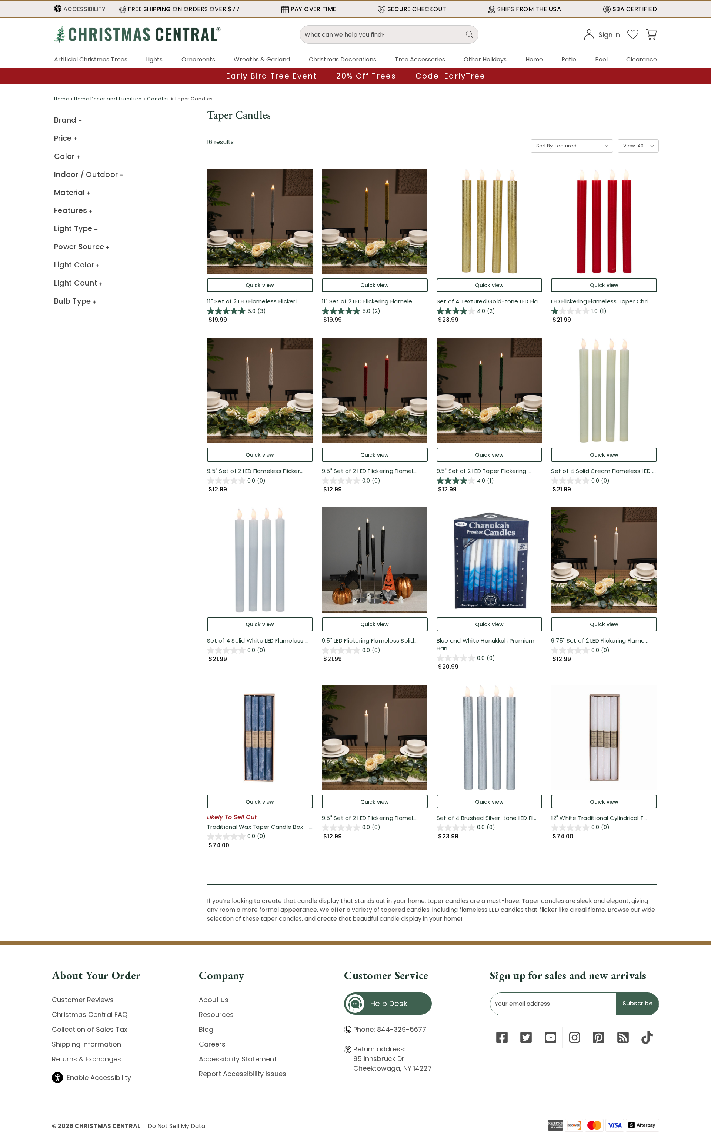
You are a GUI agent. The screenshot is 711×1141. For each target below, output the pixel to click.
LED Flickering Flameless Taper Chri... (601, 301)
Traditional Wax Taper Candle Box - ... (260, 827)
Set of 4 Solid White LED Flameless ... (258, 640)
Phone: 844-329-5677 (389, 1029)
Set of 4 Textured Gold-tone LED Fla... (489, 301)
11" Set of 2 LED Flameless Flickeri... (253, 301)
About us (213, 999)
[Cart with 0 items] (651, 34)
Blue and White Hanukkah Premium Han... (486, 644)
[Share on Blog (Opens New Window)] (623, 1037)
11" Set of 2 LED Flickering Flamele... (369, 301)
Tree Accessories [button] (420, 59)
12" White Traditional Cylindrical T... (599, 818)
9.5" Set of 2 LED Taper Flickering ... (484, 471)
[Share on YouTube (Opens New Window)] (550, 1037)
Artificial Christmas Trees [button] (90, 59)
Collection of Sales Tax (89, 1029)
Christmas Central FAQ (89, 1014)
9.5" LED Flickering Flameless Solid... (370, 640)
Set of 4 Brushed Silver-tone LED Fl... (487, 818)
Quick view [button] (260, 285)
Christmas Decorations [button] (342, 59)
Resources (216, 1014)
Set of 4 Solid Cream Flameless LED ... (603, 471)
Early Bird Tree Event (271, 76)
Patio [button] (568, 59)
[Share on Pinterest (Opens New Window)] (598, 1037)
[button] (80, 9)
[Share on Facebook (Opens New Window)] (501, 1037)
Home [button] (534, 59)
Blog (206, 1029)
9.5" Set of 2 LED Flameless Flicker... (255, 471)
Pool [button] (601, 59)
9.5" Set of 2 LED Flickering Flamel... (369, 471)
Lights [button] (154, 59)
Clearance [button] (641, 59)
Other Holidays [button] (485, 59)
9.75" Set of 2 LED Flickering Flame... (599, 640)
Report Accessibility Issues (242, 1073)
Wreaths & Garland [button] (262, 59)
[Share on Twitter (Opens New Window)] (526, 1037)
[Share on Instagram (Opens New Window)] (574, 1037)
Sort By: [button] (545, 145)
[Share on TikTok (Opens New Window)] (647, 1037)
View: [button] (629, 145)
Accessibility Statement (238, 1059)
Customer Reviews (83, 999)
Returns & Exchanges (86, 1059)
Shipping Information (86, 1044)
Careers (212, 1044)
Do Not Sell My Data (176, 1126)
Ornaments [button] (198, 59)
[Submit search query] (469, 34)
